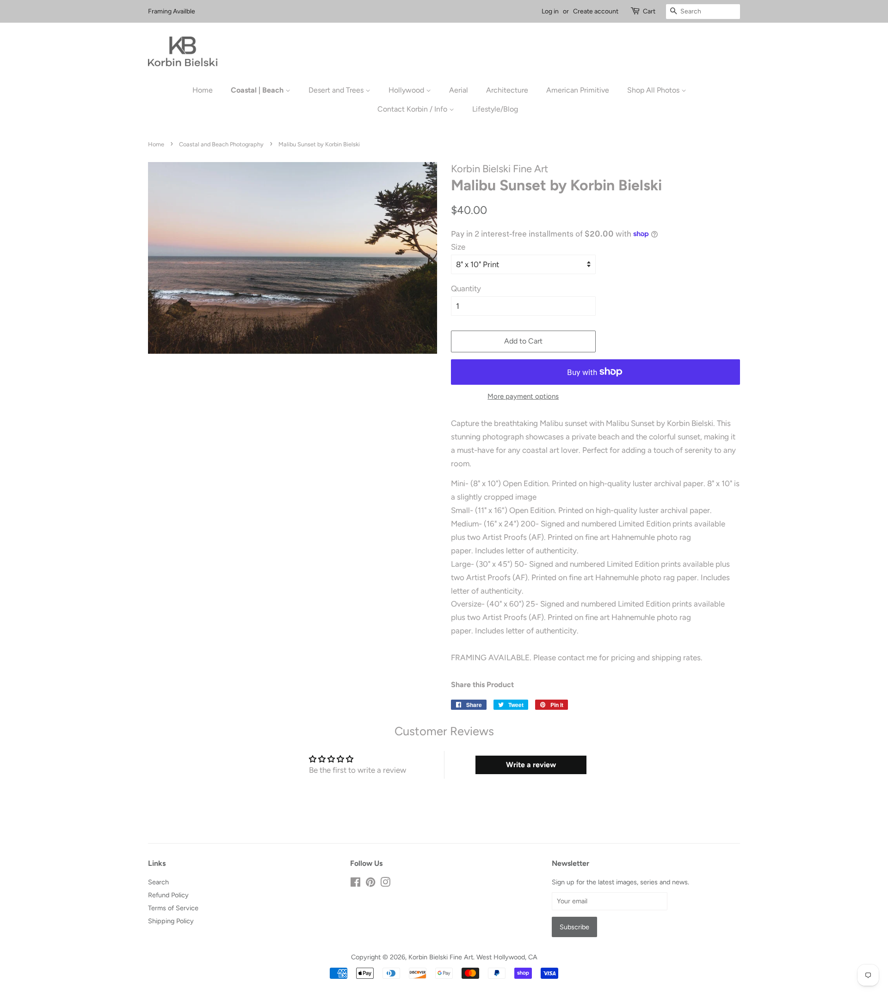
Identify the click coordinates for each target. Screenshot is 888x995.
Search (158, 882)
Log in (550, 11)
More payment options (523, 396)
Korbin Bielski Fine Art (440, 957)
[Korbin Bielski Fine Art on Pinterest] (370, 884)
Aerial (458, 90)
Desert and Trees (336, 90)
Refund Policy (168, 895)
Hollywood (407, 90)
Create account (595, 11)
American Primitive (577, 90)
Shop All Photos (654, 90)
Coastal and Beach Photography (221, 144)
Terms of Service (173, 908)
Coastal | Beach (258, 90)
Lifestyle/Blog (495, 109)
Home (202, 90)
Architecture (507, 90)
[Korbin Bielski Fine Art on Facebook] (355, 884)
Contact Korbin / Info (413, 109)
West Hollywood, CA (506, 957)
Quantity (466, 288)
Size (458, 246)
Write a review (531, 764)
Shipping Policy (171, 921)
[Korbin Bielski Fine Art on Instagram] (385, 884)
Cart (649, 11)
